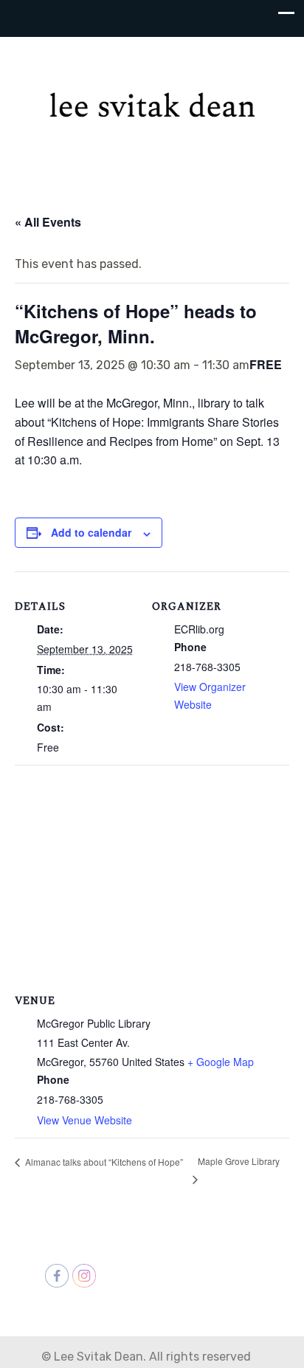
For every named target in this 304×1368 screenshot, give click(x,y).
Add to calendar (91, 532)
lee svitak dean (152, 96)
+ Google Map (220, 1061)
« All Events (48, 221)
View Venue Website (84, 1120)
